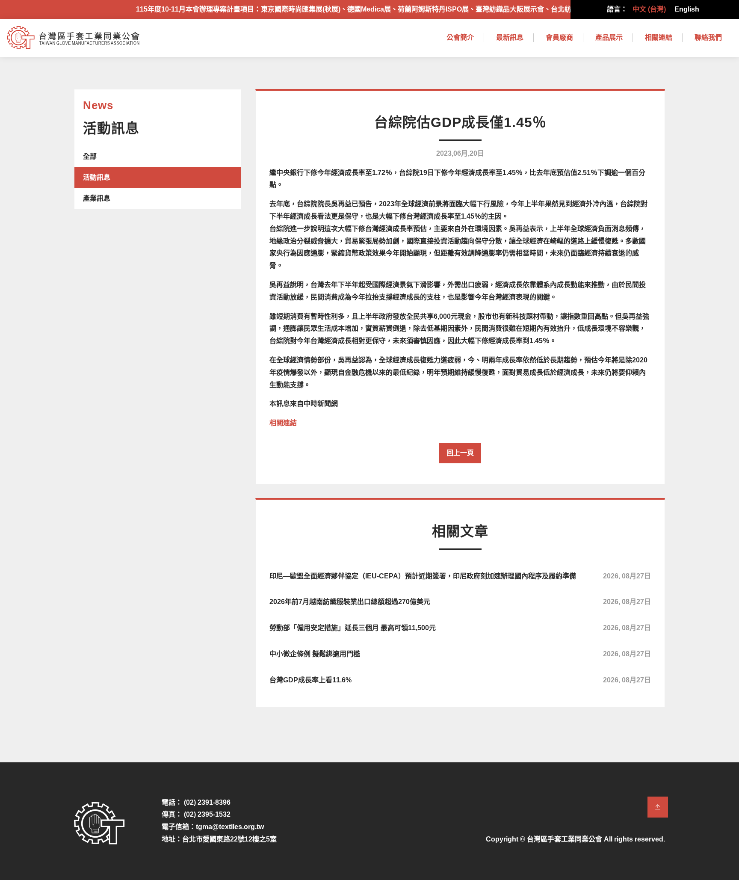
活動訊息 (96, 177)
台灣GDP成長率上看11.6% (460, 680)
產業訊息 (96, 198)
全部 (90, 156)
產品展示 (609, 37)
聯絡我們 (708, 37)
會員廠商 (559, 37)
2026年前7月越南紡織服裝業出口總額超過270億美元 (460, 601)
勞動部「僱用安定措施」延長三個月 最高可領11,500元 (460, 627)
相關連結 (658, 37)
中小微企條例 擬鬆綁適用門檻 (460, 654)
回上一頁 (460, 452)
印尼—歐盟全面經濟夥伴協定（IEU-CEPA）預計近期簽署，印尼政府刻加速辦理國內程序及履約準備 (460, 576)
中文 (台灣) (649, 9)
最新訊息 (509, 37)
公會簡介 (460, 37)
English (686, 9)
